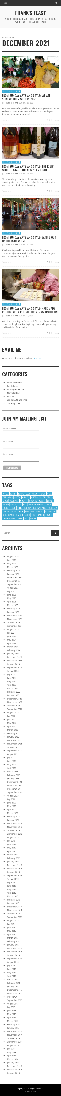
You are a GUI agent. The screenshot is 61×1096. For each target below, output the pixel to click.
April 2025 (11, 601)
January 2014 (13, 1062)
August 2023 (13, 671)
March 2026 (12, 567)
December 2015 (14, 989)
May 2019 (11, 847)
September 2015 (14, 1000)
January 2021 (13, 778)
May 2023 (11, 681)
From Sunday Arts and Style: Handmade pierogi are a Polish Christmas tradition (30, 310)
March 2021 (12, 771)
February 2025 (13, 608)
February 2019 (13, 858)
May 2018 (11, 889)
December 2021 (14, 740)
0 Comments (54, 120)
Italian (6, 511)
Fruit (13, 507)
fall (25, 504)
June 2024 (11, 636)
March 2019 (12, 854)
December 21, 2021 (26, 173)
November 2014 (14, 1034)
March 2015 (12, 1021)
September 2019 (14, 833)
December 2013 (14, 1066)
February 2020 (13, 816)
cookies (24, 500)
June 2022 (11, 719)
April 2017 (11, 934)
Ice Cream (52, 507)
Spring (41, 514)
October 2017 (13, 913)
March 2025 (12, 605)
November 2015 (14, 993)
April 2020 (11, 809)
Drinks (6, 504)
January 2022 (13, 736)
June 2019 (11, 844)
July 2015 (11, 1007)
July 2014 (11, 1048)
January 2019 (13, 861)
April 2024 (11, 643)
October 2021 (13, 747)
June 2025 (11, 594)
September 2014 (14, 1041)
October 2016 (13, 955)
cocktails (14, 500)
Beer (28, 493)
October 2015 (13, 996)
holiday (27, 507)
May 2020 (11, 806)
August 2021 (13, 754)
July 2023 (11, 674)
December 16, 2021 (26, 244)
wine (26, 518)
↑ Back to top (30, 1091)
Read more (6, 120)
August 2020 (13, 795)
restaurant (50, 511)
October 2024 (13, 622)
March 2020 (12, 813)
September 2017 (14, 917)
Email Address (9, 428)
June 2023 (11, 678)
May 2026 (11, 563)
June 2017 (11, 927)
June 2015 (11, 1010)
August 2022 (13, 712)
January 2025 (13, 612)
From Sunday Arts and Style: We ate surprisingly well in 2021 (26, 97)
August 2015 (13, 1003)
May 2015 (11, 1014)
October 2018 (13, 872)
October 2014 (13, 1038)
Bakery (13, 493)
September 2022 (14, 709)
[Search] (5, 3)
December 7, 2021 (26, 315)
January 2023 (13, 695)
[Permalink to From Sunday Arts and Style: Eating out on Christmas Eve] (30, 213)
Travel (20, 518)
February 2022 (13, 733)
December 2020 (14, 782)
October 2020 (13, 788)
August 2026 (13, 556)
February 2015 (13, 1024)
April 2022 (11, 726)
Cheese (17, 497)
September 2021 (14, 750)
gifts (19, 507)
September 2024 (14, 626)
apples (6, 493)
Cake (49, 493)
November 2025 (14, 577)
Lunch (21, 511)
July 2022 (11, 716)
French (6, 507)
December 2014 (14, 1031)
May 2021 (11, 764)
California (8, 497)
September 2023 (14, 667)
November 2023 (14, 660)
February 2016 (13, 983)
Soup (33, 514)
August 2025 (13, 587)
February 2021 (13, 775)
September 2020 (14, 792)
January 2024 (13, 653)
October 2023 (13, 664)
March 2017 (12, 937)
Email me (36, 358)
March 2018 (12, 896)
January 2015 (13, 1028)
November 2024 (14, 619)
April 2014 (11, 1055)
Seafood (19, 514)
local (13, 511)
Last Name (8, 454)
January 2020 (13, 820)
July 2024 (11, 632)
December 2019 (14, 823)
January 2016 (13, 986)
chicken (26, 497)
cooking (33, 500)
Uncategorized (13, 403)
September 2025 (14, 584)
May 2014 (11, 1052)
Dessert (42, 500)
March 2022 (12, 729)
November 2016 (14, 951)
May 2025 (11, 598)
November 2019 (14, 827)
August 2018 (13, 879)
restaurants (8, 514)
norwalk (40, 511)
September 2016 (14, 958)
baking (21, 493)
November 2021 (14, 743)
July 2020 (11, 799)
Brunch (42, 493)
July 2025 (11, 591)
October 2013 (13, 1073)
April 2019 (11, 851)
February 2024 (13, 650)
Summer (49, 514)
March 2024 (12, 646)
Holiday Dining (39, 507)
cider (5, 500)
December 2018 (14, 865)
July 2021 (11, 757)
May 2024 (11, 639)
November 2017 (14, 910)
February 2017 (13, 941)
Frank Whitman (12, 103)
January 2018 (13, 903)
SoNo (27, 514)
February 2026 (13, 570)
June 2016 (11, 969)
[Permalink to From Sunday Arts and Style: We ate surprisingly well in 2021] (30, 71)
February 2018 (13, 899)
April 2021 (11, 768)
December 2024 (14, 615)
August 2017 (13, 920)
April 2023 (11, 685)
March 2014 (12, 1059)
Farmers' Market (36, 504)
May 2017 (11, 931)
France (48, 504)
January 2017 (13, 944)
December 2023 (14, 657)
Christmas (48, 497)
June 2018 (11, 886)
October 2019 (13, 830)
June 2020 (11, 802)
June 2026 (11, 560)
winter (33, 518)
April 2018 (11, 892)
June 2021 (11, 761)
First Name (8, 441)
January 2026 (13, 574)
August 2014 (13, 1045)
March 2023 (12, 688)
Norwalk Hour (13, 393)
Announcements (14, 382)
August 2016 (13, 962)
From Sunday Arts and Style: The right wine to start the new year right (28, 168)
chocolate (36, 497)
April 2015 (11, 1017)
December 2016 (14, 948)
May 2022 (11, 723)
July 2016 (11, 965)
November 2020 (14, 785)
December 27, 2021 (26, 103)
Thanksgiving (9, 518)
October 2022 (13, 705)
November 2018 (14, 868)
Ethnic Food (16, 504)
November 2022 (14, 702)
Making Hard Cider (15, 389)
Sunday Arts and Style (11, 91)
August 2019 (13, 837)
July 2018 (11, 882)
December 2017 (14, 906)
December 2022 (14, 698)
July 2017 (11, 924)
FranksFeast (12, 386)
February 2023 (13, 691)
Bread (34, 493)
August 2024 (13, 629)
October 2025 (13, 581)
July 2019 (11, 840)
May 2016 (11, 972)
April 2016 (11, 976)
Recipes (10, 396)
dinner (50, 500)
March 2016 (12, 979)
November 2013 (14, 1069)
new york (29, 511)
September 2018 (14, 875)
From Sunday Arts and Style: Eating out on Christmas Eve (29, 239)
